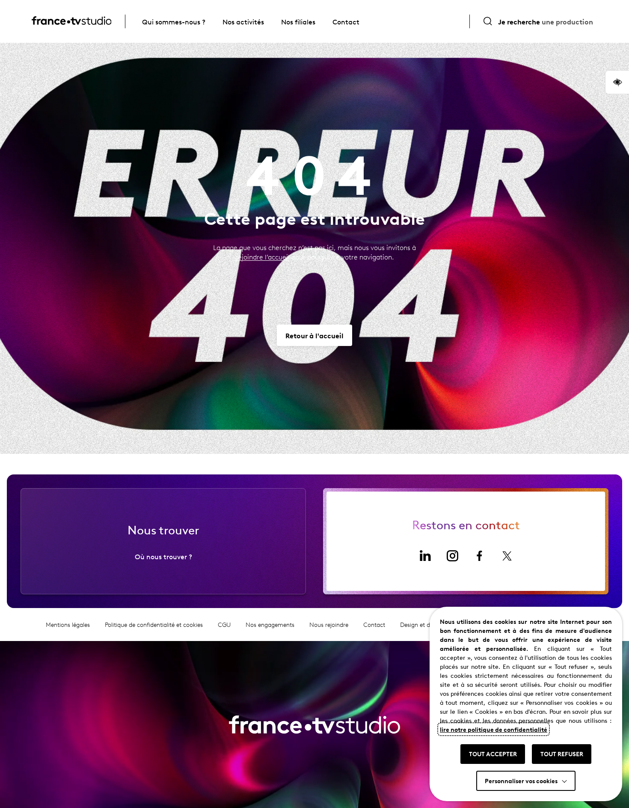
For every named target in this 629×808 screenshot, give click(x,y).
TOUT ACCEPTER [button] (493, 753)
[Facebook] (480, 556)
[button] (617, 82)
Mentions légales (68, 624)
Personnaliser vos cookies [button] (521, 780)
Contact (345, 21)
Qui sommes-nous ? (173, 21)
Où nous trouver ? (163, 556)
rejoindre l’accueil (262, 256)
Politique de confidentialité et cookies (154, 624)
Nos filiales (298, 21)
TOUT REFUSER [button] (561, 753)
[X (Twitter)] (507, 556)
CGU (224, 624)
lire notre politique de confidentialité (493, 729)
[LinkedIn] (425, 556)
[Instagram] (452, 556)
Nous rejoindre (328, 624)
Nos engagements (270, 624)
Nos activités (243, 21)
